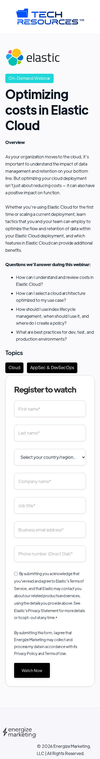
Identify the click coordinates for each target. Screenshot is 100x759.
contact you (71, 588)
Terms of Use (55, 653)
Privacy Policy (26, 653)
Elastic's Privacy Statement (36, 610)
